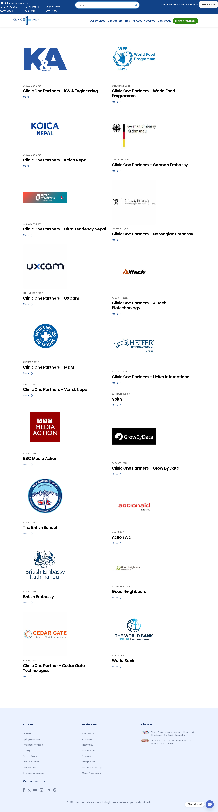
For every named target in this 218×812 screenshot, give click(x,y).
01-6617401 (33, 7)
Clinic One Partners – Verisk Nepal (55, 389)
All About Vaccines (144, 20)
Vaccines (87, 756)
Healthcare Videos (33, 744)
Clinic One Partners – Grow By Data (145, 468)
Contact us (164, 20)
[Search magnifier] (136, 5)
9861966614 (192, 4)
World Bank (123, 660)
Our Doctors (115, 20)
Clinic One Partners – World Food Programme (143, 93)
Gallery (26, 750)
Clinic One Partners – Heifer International (151, 377)
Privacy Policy (30, 756)
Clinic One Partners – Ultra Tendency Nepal (64, 229)
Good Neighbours (129, 591)
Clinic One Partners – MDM (48, 367)
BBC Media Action (40, 458)
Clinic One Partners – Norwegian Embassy (152, 234)
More (26, 97)
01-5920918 (54, 7)
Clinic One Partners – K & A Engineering (60, 91)
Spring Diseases (31, 739)
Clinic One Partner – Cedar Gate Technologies (54, 668)
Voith (117, 399)
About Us (87, 739)
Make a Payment (185, 20)
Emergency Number (33, 772)
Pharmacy (87, 744)
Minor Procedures (91, 772)
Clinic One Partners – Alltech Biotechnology (139, 305)
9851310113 (30, 11)
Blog (127, 20)
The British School (40, 527)
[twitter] (29, 789)
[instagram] (41, 790)
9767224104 (51, 11)
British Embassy (38, 597)
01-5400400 (10, 7)
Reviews (27, 733)
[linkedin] (48, 790)
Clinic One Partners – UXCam (51, 298)
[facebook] (23, 790)
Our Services (97, 20)
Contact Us (88, 733)
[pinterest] (54, 790)
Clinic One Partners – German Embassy (150, 165)
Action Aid (121, 537)
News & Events (31, 767)
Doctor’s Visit (89, 750)
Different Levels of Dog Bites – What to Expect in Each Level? (171, 742)
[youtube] (35, 790)
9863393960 (6, 11)
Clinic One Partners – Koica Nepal (55, 160)
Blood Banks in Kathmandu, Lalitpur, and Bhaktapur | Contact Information (172, 733)
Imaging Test (89, 761)
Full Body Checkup (92, 767)
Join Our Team (31, 761)
